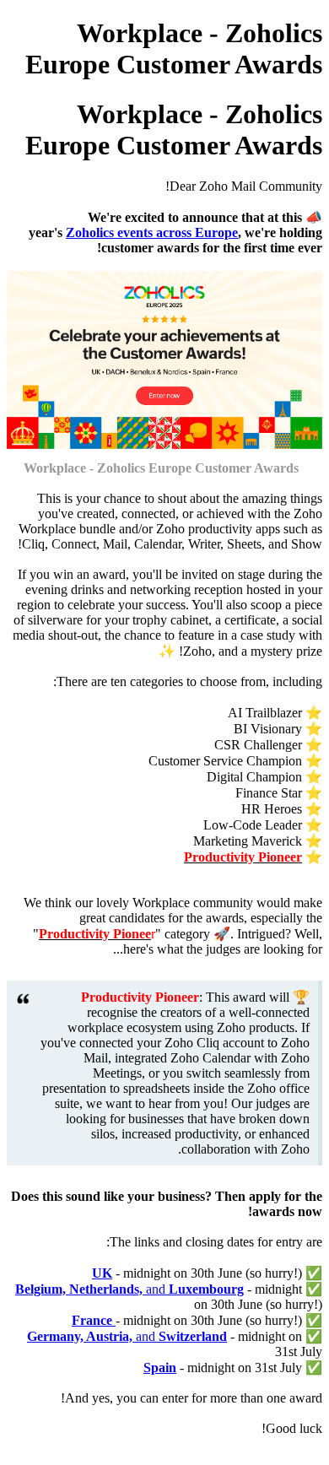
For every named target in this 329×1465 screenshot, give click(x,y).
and (129, 1289)
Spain (159, 1367)
